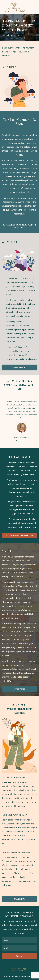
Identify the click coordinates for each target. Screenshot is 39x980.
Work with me (19, 367)
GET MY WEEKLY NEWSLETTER (19, 540)
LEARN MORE (19, 693)
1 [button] (16, 445)
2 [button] (19, 445)
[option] (19, 420)
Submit (19, 960)
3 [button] (22, 445)
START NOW (19, 903)
